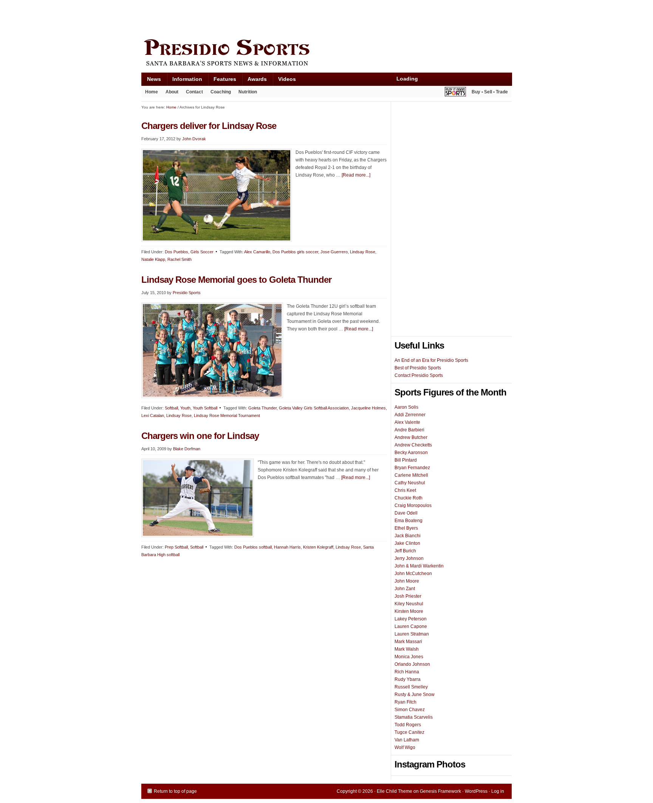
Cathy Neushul (410, 482)
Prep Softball (176, 547)
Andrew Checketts (413, 445)
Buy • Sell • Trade (490, 92)
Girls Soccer (202, 252)
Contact (194, 92)
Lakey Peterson (411, 619)
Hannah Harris (287, 547)
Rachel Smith (179, 259)
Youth (185, 408)
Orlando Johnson (412, 664)
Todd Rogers (408, 724)
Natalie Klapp (153, 259)
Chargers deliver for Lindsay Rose (208, 126)
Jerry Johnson (409, 558)
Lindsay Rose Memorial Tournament (227, 415)
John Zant (405, 588)
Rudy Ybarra (408, 679)
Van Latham (407, 740)
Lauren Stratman (412, 634)
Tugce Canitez (409, 732)
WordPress (476, 791)
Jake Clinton (407, 543)
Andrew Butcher (411, 437)
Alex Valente (407, 422)
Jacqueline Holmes (368, 408)
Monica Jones (409, 656)
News (151, 80)
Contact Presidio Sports (419, 375)
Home (151, 92)
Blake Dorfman (186, 448)
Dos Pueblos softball (253, 547)
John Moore (407, 581)
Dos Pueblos (176, 252)
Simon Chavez (410, 709)
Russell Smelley (411, 687)
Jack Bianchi (408, 535)
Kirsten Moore (409, 611)
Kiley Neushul (409, 603)
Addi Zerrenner (410, 414)
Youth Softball (205, 408)
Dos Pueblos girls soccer (295, 252)
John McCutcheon (413, 573)
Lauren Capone (411, 626)
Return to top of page (175, 791)
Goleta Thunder (262, 408)
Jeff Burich (405, 550)
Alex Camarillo (257, 252)
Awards (254, 80)
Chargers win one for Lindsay (200, 436)
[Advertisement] (278, 18)
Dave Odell (406, 513)
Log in (497, 791)
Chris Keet (405, 490)
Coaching (220, 92)
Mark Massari (408, 641)
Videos (287, 79)
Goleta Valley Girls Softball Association (314, 408)
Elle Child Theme (394, 791)
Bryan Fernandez (412, 467)
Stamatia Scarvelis (414, 717)
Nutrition (247, 92)
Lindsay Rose (362, 252)
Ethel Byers (406, 528)
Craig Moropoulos (413, 505)
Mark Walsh (407, 649)
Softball (171, 408)
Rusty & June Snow (415, 694)
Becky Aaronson (411, 452)
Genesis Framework (440, 791)
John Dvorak (194, 138)
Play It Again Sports (455, 93)
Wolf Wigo (405, 747)
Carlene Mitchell (411, 475)
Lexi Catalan (152, 415)
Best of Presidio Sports (418, 367)
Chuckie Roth (408, 498)
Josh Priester (408, 596)
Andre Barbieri (409, 430)
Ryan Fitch (405, 702)
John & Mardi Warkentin (419, 566)
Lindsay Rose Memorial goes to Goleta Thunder (236, 279)
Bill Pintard (406, 460)
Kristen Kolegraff (318, 547)
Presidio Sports (326, 54)
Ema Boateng (408, 520)
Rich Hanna (407, 671)
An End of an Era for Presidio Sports (431, 360)
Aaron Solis (406, 407)
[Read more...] (356, 175)
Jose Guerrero (334, 252)
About (170, 93)
